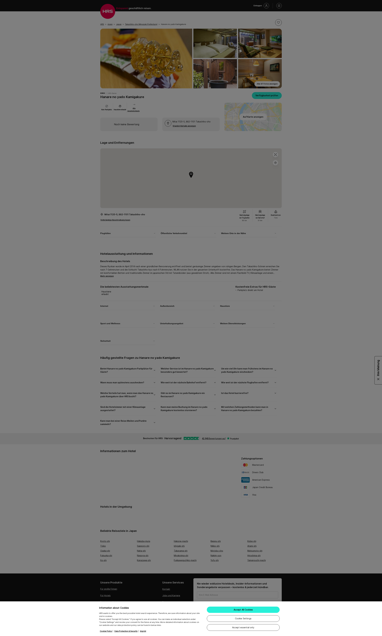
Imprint (143, 631)
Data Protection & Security (126, 631)
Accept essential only (243, 627)
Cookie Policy (106, 631)
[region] (191, 618)
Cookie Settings (243, 618)
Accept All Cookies (243, 609)
